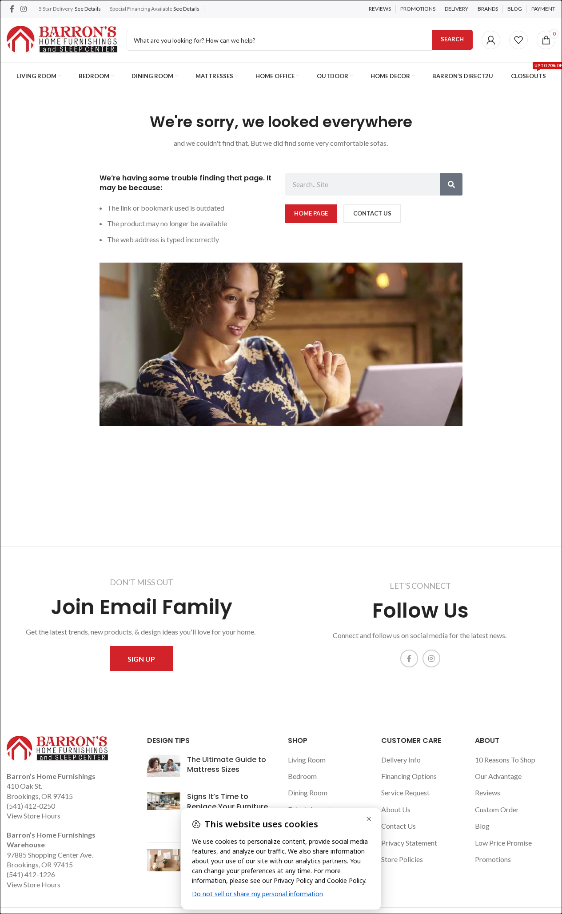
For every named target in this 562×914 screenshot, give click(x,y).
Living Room (307, 759)
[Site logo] (62, 39)
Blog (482, 826)
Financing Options (409, 776)
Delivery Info (401, 759)
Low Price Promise (503, 842)
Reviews (487, 792)
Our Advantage (498, 776)
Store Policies (402, 859)
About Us (396, 809)
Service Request (405, 792)
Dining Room (307, 792)
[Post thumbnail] (163, 766)
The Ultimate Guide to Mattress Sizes (226, 764)
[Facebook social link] (12, 9)
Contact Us (398, 826)
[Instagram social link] (23, 9)
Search (452, 39)
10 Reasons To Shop (505, 759)
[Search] (451, 184)
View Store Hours (33, 815)
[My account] (491, 40)
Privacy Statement (409, 842)
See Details (88, 8)
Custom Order (497, 809)
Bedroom (302, 776)
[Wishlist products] (518, 40)
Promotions (493, 859)
